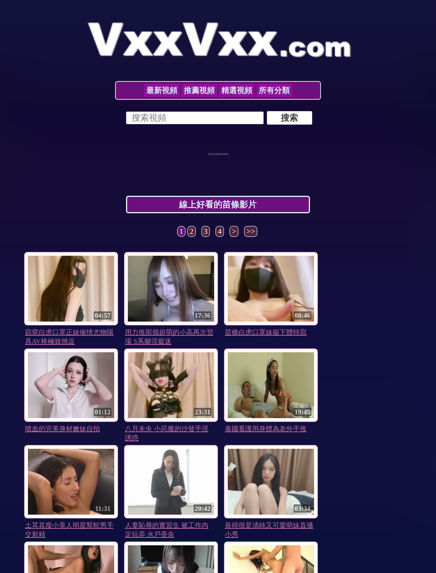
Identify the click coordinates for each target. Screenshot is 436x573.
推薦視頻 (199, 90)
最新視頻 (161, 90)
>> (250, 231)
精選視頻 (236, 90)
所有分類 (274, 90)
